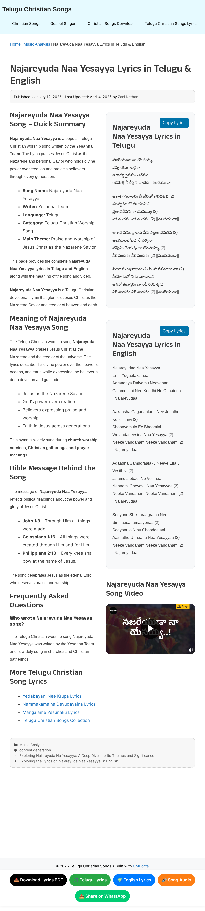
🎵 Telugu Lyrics (90, 879)
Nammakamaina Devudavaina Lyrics (59, 704)
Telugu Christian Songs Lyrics (171, 23)
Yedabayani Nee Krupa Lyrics (52, 696)
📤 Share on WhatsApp (102, 896)
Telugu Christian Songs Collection (56, 720)
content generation (35, 750)
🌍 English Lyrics (134, 879)
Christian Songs (26, 23)
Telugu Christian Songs (37, 9)
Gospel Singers (64, 23)
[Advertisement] (102, 818)
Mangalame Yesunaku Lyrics (51, 712)
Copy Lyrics (174, 122)
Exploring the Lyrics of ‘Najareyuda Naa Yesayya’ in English (69, 761)
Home (15, 44)
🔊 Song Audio (176, 879)
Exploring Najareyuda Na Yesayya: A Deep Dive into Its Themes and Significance (87, 755)
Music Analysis (37, 44)
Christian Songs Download (111, 23)
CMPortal (141, 866)
